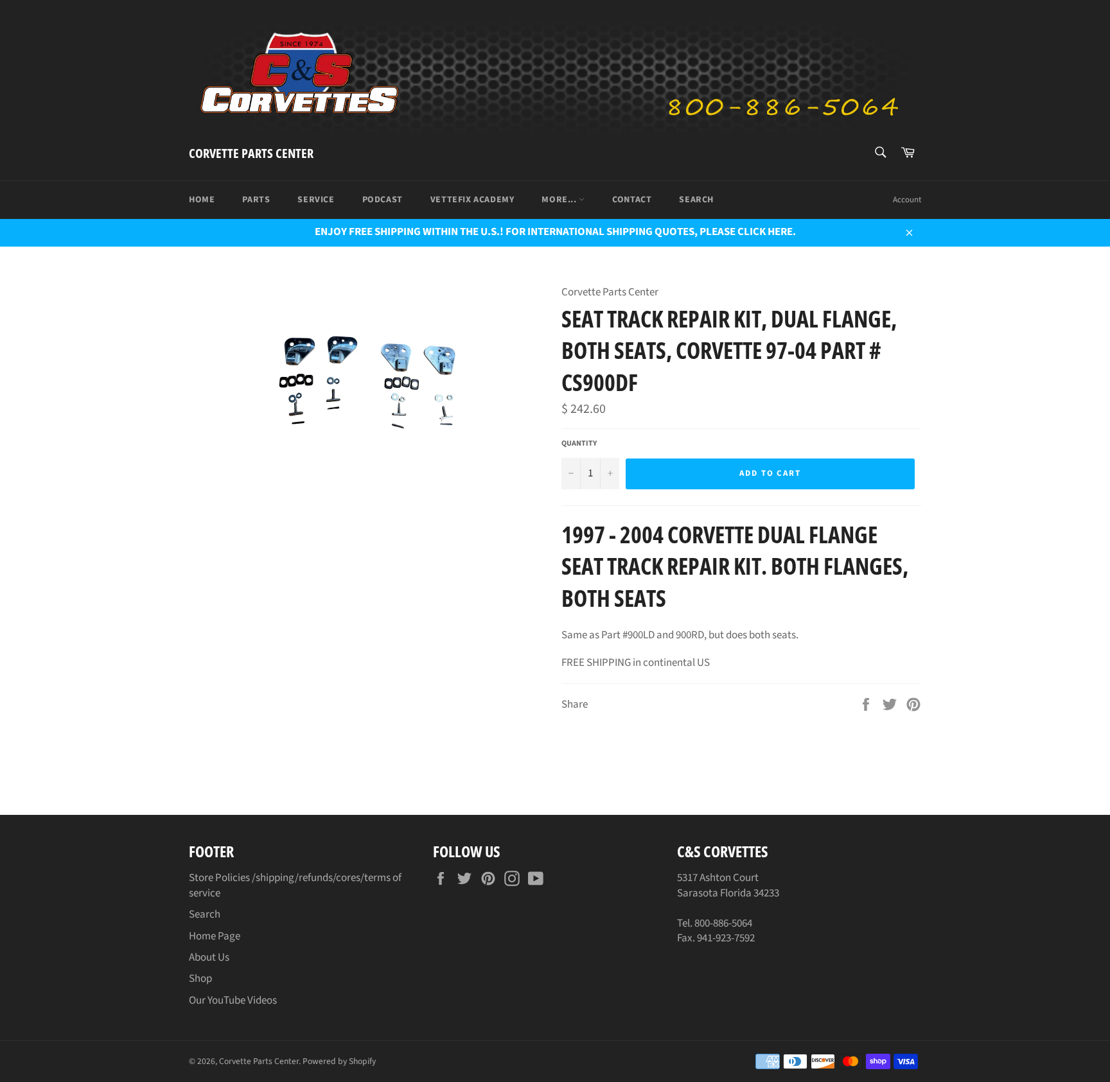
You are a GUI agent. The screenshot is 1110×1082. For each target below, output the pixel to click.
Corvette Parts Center (251, 153)
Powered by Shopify (339, 1061)
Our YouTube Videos (233, 1000)
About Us (209, 957)
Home (202, 199)
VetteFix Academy (472, 199)
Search (696, 199)
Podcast (382, 199)
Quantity (579, 444)
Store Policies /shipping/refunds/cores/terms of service (295, 885)
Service (315, 199)
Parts (256, 199)
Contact (631, 199)
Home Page (214, 936)
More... (560, 199)
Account (907, 199)
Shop (200, 978)
